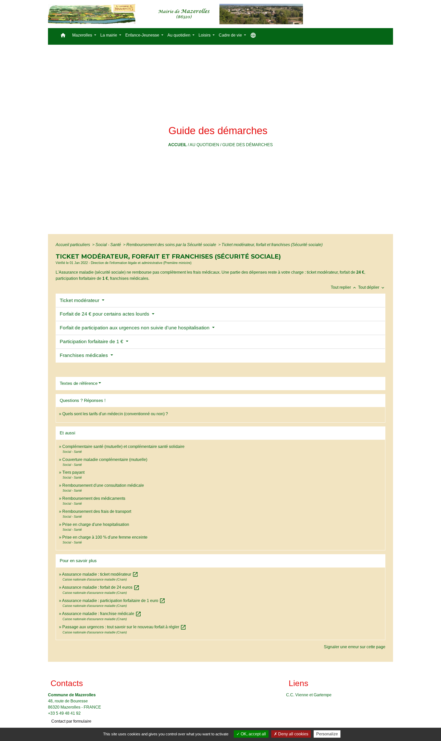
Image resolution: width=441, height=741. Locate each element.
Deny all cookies (292, 734)
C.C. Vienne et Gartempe (309, 695)
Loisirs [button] (205, 35)
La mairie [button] (109, 35)
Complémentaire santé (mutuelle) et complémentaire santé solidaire (123, 446)
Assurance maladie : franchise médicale (101, 613)
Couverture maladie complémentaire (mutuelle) (104, 459)
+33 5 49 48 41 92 (64, 713)
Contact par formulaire (71, 721)
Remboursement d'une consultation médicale (103, 485)
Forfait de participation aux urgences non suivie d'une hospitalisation (135, 327)
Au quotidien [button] (179, 35)
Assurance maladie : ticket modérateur (100, 574)
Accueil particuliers (73, 244)
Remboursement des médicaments (93, 498)
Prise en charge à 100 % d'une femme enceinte (105, 537)
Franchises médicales (84, 355)
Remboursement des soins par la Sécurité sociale (171, 244)
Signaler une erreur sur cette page (354, 647)
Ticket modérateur (80, 300)
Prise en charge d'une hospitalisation (95, 524)
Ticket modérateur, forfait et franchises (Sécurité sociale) (272, 244)
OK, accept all (253, 734)
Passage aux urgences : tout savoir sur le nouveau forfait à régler (124, 627)
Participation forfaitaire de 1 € (92, 341)
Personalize (327, 734)
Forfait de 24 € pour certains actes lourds (105, 314)
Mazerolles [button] (82, 35)
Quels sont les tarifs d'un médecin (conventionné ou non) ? (115, 414)
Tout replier (344, 287)
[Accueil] (175, 14)
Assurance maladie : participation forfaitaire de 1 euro (113, 600)
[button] (63, 36)
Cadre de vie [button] (231, 35)
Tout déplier (371, 287)
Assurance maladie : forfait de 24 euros (101, 587)
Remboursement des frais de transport (96, 511)
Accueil (177, 145)
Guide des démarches (247, 145)
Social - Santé (108, 244)
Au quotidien (204, 145)
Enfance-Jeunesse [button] (142, 35)
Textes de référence (78, 383)
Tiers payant (73, 472)
